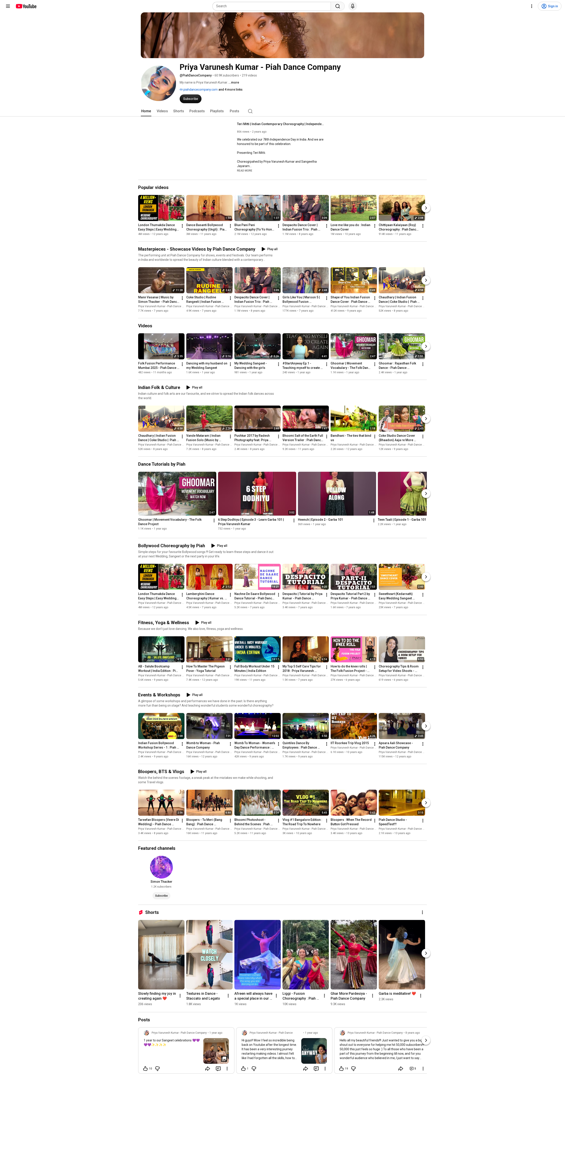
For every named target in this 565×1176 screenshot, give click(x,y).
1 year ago (215, 1032)
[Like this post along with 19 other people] (341, 1068)
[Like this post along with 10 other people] (145, 1068)
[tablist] (282, 111)
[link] (186, 1051)
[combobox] (273, 6)
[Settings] (531, 6)
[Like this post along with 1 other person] (243, 1068)
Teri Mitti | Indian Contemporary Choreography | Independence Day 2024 (281, 124)
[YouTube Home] (26, 6)
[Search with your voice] (352, 6)
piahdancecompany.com (200, 89)
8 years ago (412, 1032)
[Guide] (8, 6)
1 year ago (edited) (311, 1034)
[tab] (146, 111)
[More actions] (182, 225)
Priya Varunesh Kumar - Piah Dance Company (165, 306)
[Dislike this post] (157, 1068)
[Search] (338, 6)
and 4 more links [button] (230, 89)
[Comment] (218, 1068)
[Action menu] (227, 1068)
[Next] (426, 208)
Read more (244, 170)
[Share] (207, 1068)
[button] (244, 170)
